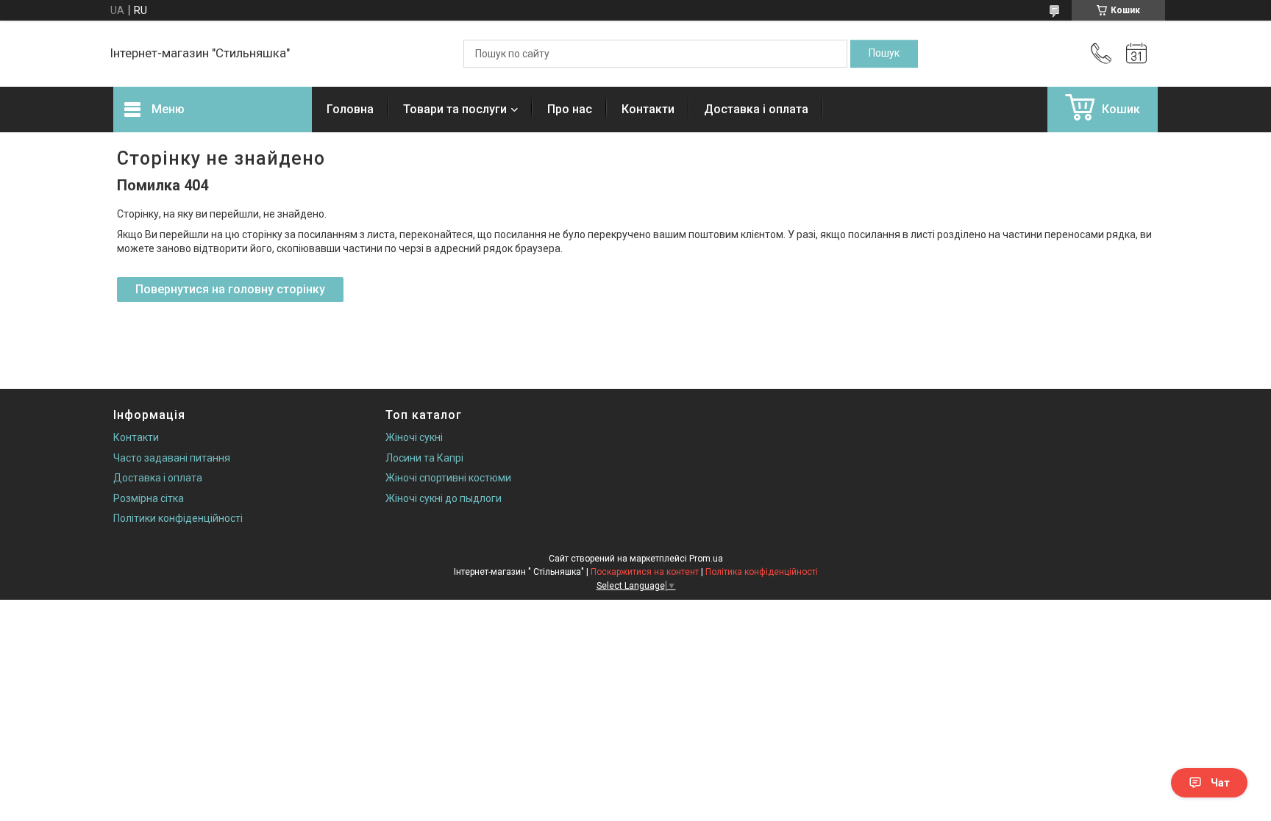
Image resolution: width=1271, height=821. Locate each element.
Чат (1220, 783)
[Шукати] (884, 54)
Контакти (648, 109)
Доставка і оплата (756, 109)
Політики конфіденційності (178, 518)
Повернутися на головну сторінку (230, 289)
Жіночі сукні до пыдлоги (443, 498)
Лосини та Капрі (424, 458)
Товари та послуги (455, 109)
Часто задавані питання (171, 458)
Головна (350, 109)
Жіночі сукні (414, 437)
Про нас (569, 109)
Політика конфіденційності (761, 572)
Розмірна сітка (148, 498)
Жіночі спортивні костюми (448, 478)
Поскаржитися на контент (645, 572)
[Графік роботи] (1136, 53)
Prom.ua (706, 558)
